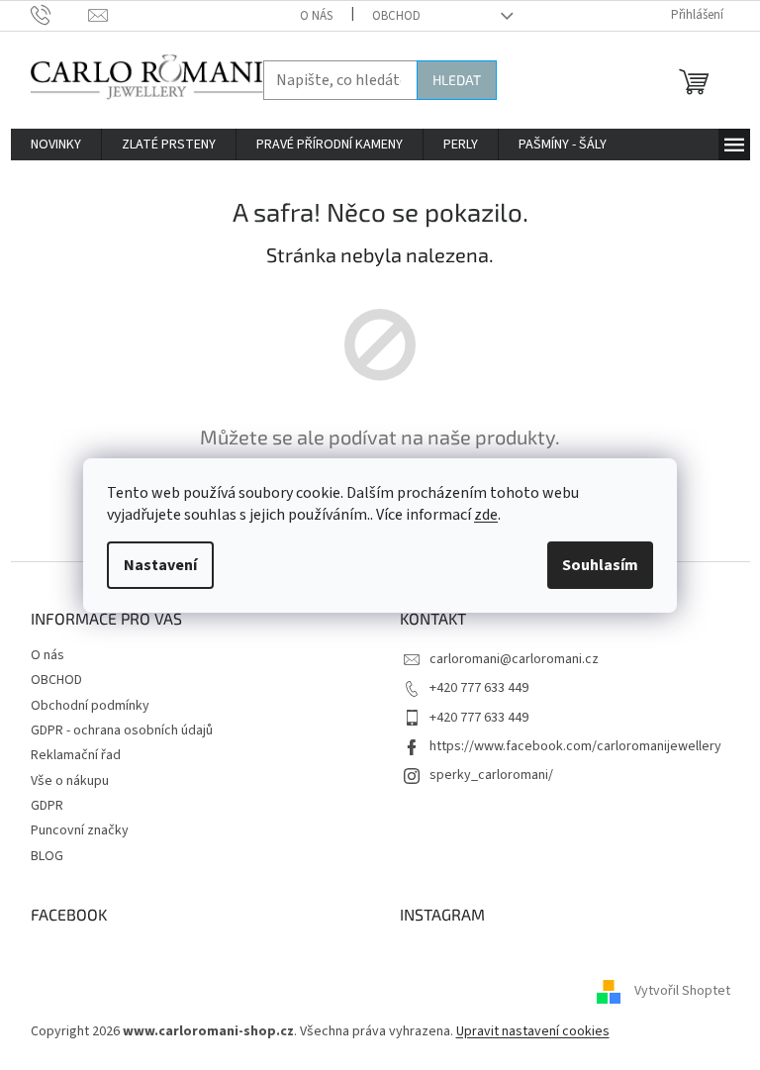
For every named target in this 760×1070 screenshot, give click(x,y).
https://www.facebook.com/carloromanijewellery (575, 746)
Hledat (456, 79)
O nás (316, 16)
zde (486, 515)
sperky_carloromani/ (491, 775)
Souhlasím (600, 565)
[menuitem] (56, 144)
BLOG (47, 856)
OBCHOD (396, 16)
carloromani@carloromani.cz (514, 659)
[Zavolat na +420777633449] (60, 15)
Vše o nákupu (70, 781)
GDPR (47, 806)
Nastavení (160, 565)
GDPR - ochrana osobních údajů (122, 730)
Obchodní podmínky (90, 706)
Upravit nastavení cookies (533, 1031)
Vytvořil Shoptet (682, 992)
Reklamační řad (76, 755)
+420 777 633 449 (478, 688)
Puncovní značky (80, 830)
